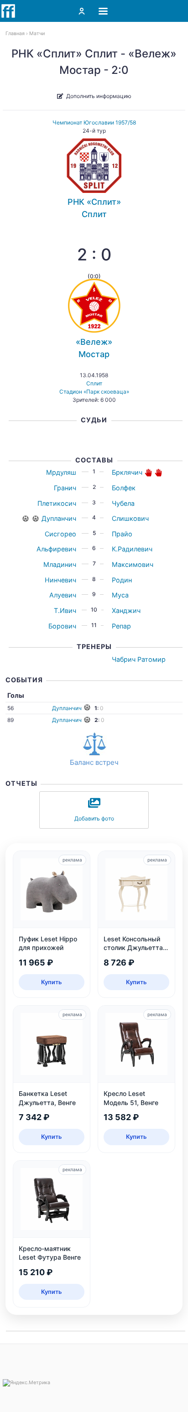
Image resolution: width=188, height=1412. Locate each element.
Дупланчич (59, 518)
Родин (122, 580)
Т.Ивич (65, 610)
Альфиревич (56, 549)
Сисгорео (60, 534)
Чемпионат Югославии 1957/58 (94, 122)
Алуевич (62, 595)
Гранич (65, 488)
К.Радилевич (132, 549)
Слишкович (130, 518)
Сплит (94, 383)
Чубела (123, 503)
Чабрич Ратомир (139, 659)
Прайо (122, 534)
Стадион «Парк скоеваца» (94, 391)
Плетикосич (56, 503)
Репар (121, 626)
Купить (51, 982)
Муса (120, 595)
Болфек (124, 488)
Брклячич (127, 472)
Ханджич (126, 610)
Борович (62, 626)
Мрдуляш (61, 472)
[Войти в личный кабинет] (81, 10)
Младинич (59, 564)
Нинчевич (60, 580)
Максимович (132, 564)
